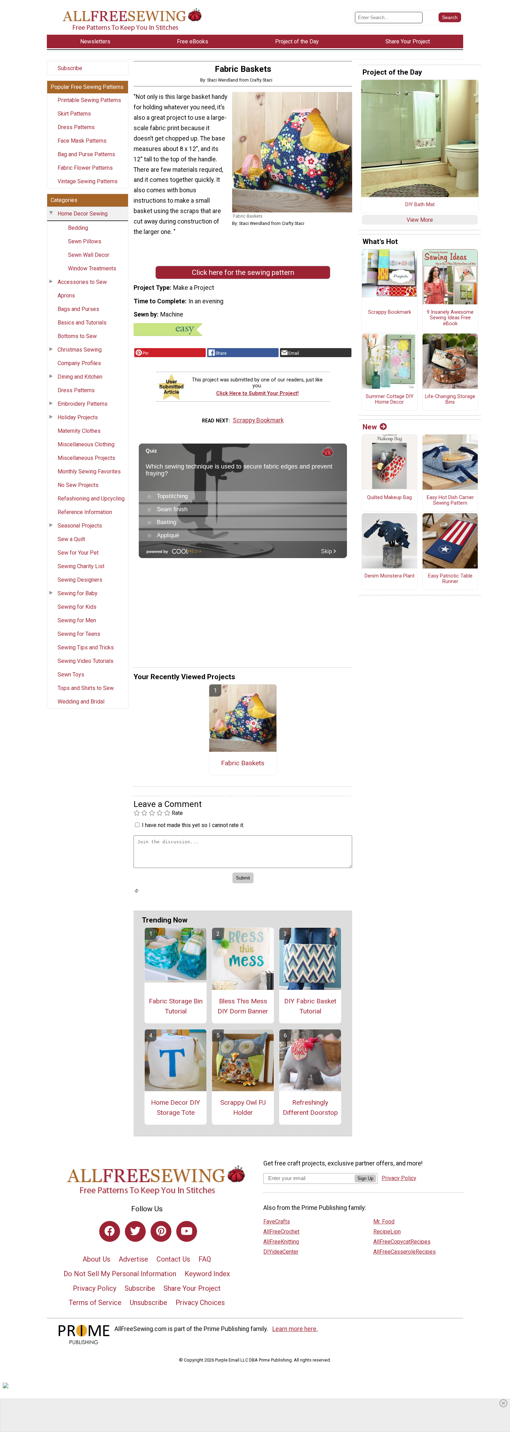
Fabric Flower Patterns (85, 168)
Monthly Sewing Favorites (89, 471)
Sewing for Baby (77, 593)
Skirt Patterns (74, 113)
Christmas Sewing (80, 349)
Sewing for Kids (77, 607)
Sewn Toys (71, 674)
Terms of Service (95, 1302)
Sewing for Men (77, 620)
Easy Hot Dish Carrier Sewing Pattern (450, 500)
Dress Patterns (76, 127)
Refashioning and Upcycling (91, 498)
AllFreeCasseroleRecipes (404, 1251)
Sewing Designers (80, 579)
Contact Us (173, 1259)
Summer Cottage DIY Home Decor (390, 399)
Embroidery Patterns (83, 404)
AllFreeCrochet (281, 1231)
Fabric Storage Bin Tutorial (176, 1006)
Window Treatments (92, 268)
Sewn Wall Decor (88, 255)
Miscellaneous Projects (86, 458)
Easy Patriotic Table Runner (450, 579)
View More (420, 220)
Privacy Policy (94, 1288)
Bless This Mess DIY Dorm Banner (243, 1006)
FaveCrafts (276, 1221)
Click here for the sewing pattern (243, 272)
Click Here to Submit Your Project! (257, 393)
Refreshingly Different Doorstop (310, 1107)
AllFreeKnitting (281, 1241)
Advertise (133, 1259)
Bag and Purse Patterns (86, 154)
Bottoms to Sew (77, 336)
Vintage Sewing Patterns (88, 181)
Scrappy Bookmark (258, 420)
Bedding (78, 228)
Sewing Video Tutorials (85, 661)
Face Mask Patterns (82, 140)
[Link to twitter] (135, 1231)
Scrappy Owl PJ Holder (243, 1107)
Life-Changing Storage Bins (450, 399)
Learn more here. (295, 1328)
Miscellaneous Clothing (86, 444)
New (370, 427)
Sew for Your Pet (78, 552)
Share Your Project (192, 1288)
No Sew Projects (78, 485)
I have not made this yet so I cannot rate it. (193, 825)
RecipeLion (387, 1231)
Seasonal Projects (80, 525)
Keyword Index (207, 1274)
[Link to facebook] (109, 1231)
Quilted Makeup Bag (389, 497)
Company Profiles (79, 363)
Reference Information (85, 512)
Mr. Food (383, 1221)
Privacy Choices (200, 1302)
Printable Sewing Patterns (89, 100)
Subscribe (70, 68)
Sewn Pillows (84, 241)
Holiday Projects (78, 417)
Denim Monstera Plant (390, 576)
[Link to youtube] (186, 1231)
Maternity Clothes (79, 431)
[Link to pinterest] (161, 1231)
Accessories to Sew (82, 282)
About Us (96, 1259)
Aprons (66, 295)
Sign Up (365, 1178)
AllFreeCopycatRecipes (402, 1241)
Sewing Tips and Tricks (86, 647)
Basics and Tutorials (82, 322)
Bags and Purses (78, 309)
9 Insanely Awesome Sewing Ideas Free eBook (450, 318)
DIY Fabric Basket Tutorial (310, 1006)
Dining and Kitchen (80, 376)
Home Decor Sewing (83, 213)
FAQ (204, 1259)
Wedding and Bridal (81, 701)
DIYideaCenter (280, 1251)
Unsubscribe (148, 1302)
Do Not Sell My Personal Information (119, 1274)
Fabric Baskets (242, 763)
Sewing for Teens (79, 634)
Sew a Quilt (71, 539)
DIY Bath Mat (420, 205)
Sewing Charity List (81, 566)
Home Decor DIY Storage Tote (175, 1107)
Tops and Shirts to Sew (86, 688)
